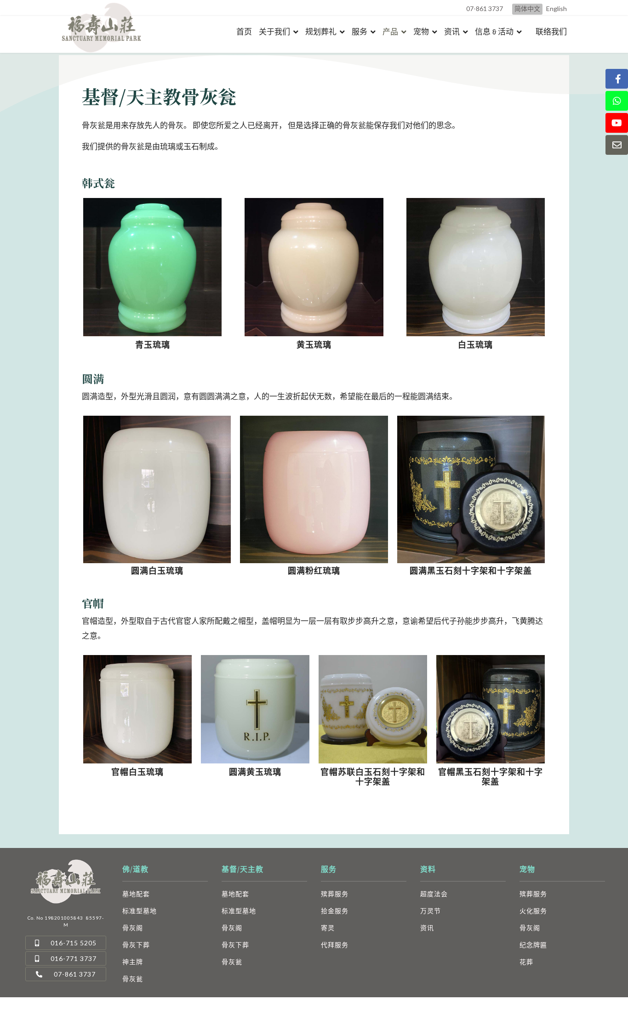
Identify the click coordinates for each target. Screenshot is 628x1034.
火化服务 (533, 911)
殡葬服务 (334, 894)
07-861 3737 (484, 8)
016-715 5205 (73, 943)
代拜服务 (334, 945)
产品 (390, 32)
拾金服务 (334, 911)
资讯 (452, 32)
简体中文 (527, 8)
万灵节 (430, 911)
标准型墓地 (139, 911)
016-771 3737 (73, 958)
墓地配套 (136, 894)
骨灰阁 (132, 928)
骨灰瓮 (132, 979)
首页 (244, 32)
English (556, 8)
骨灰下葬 (136, 945)
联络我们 (551, 32)
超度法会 (434, 894)
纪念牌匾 (533, 945)
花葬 (526, 962)
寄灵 (328, 928)
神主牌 (132, 962)
